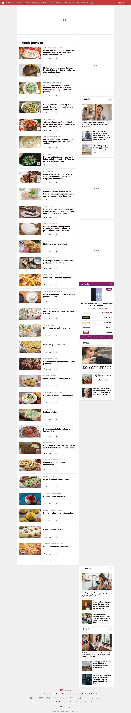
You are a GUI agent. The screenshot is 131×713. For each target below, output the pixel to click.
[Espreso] (48, 698)
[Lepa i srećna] (65, 698)
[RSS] (70, 706)
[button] (48, 58)
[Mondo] (33, 698)
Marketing (90, 702)
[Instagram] (65, 706)
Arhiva (96, 702)
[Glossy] (98, 698)
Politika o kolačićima (68, 702)
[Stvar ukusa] (8, 2)
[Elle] (79, 698)
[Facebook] (61, 706)
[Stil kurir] (93, 698)
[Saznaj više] (110, 99)
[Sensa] (72, 698)
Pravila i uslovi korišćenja (47, 702)
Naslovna (22, 38)
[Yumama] (56, 698)
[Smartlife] (86, 698)
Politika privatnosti (80, 702)
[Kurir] (41, 698)
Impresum (36, 702)
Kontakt (58, 702)
